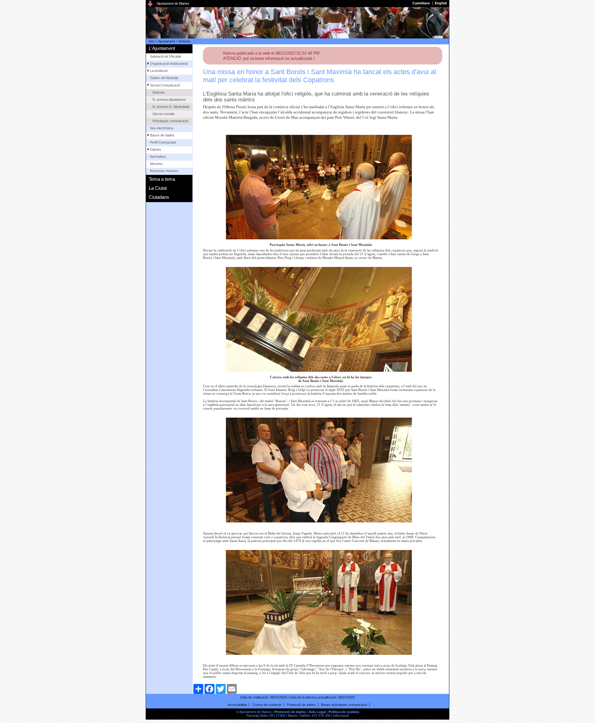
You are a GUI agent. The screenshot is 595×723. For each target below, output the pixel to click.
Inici (152, 41)
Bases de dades (162, 135)
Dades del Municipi (164, 78)
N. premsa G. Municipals (171, 107)
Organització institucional (168, 63)
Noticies (184, 41)
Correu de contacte (266, 705)
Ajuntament (166, 41)
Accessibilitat (237, 705)
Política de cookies (343, 712)
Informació (341, 715)
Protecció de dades (301, 705)
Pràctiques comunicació (170, 121)
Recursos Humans (164, 171)
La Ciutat (158, 188)
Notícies (158, 92)
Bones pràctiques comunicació (344, 705)
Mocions (156, 164)
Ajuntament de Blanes (173, 3)
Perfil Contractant (163, 142)
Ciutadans (159, 197)
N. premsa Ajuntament (169, 99)
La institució (159, 71)
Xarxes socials (163, 114)
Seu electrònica (161, 128)
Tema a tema (162, 179)
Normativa (157, 156)
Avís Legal (317, 712)
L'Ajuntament (162, 48)
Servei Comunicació (165, 85)
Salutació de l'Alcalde (165, 56)
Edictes (155, 149)
